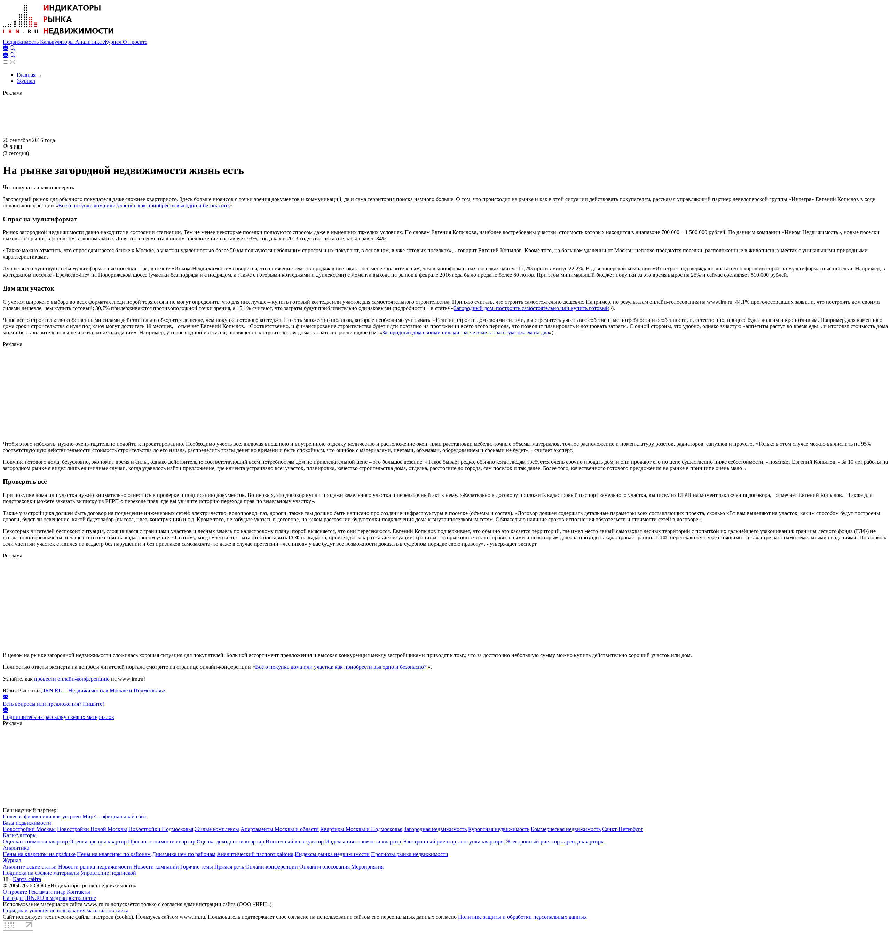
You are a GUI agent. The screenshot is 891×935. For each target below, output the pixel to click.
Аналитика (89, 42)
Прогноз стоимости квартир (161, 842)
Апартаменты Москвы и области (280, 829)
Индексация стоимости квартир (363, 842)
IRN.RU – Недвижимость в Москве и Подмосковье (104, 691)
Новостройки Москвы (29, 829)
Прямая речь (229, 867)
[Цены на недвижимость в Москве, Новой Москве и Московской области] (58, 36)
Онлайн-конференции (271, 867)
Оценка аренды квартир (98, 842)
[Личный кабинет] (6, 49)
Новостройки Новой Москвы (92, 829)
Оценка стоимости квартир (35, 842)
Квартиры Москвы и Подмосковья (361, 829)
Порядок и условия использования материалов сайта (65, 910)
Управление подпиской (108, 873)
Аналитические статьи (30, 867)
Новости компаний (156, 867)
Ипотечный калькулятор (295, 842)
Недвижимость (21, 42)
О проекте (135, 42)
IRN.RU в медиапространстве (60, 898)
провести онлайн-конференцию (72, 679)
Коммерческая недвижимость (566, 829)
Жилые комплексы (217, 829)
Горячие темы (196, 867)
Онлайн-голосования (324, 867)
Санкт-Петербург (622, 829)
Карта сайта (27, 879)
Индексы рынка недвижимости (332, 854)
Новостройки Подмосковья (160, 829)
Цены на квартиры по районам (114, 854)
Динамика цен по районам (183, 854)
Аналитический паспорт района (255, 854)
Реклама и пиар (47, 892)
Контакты (78, 892)
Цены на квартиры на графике (39, 854)
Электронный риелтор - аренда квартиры (555, 842)
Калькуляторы (57, 42)
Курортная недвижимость (498, 829)
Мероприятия (367, 867)
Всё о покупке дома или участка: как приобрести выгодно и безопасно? (143, 205)
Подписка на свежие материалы (41, 873)
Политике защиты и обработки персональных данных (522, 917)
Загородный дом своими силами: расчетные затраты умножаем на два (465, 332)
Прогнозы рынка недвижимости (409, 854)
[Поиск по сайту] (12, 49)
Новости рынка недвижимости (95, 867)
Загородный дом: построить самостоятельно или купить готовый (531, 308)
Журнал (113, 42)
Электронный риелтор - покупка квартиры (453, 842)
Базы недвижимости (27, 823)
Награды (13, 898)
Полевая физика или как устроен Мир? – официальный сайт (75, 816)
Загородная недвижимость (435, 829)
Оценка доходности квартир (230, 842)
